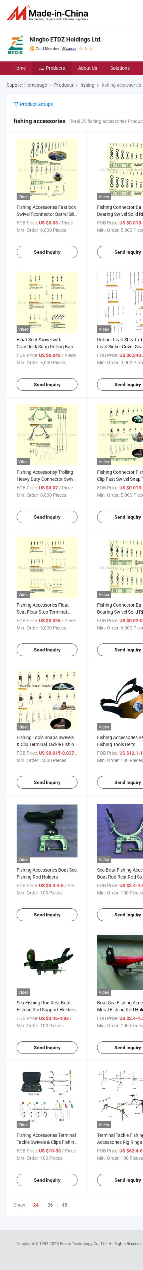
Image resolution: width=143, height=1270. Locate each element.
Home (19, 68)
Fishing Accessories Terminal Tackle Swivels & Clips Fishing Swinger (47, 1142)
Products (55, 68)
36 (50, 1205)
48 (64, 1205)
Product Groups (36, 104)
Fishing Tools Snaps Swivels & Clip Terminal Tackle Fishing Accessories (47, 744)
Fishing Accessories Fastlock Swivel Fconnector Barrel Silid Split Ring (47, 214)
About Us (87, 68)
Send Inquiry (47, 252)
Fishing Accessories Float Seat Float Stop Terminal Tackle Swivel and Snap (43, 612)
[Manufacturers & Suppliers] (48, 13)
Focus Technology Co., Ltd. (84, 1243)
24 (36, 1205)
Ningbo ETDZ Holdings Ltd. (66, 39)
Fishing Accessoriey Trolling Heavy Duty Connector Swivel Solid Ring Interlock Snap (47, 479)
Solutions (120, 68)
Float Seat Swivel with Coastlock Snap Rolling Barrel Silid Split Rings (47, 346)
